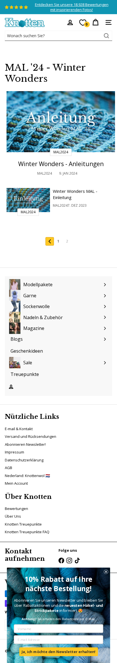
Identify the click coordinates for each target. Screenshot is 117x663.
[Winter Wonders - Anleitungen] (61, 121)
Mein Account (16, 483)
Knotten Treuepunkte (23, 524)
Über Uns (13, 516)
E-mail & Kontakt (19, 428)
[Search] (106, 36)
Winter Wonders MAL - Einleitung (75, 194)
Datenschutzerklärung (24, 460)
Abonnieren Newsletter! (25, 444)
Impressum (14, 452)
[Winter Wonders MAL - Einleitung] (28, 200)
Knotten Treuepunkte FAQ (27, 531)
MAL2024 (44, 173)
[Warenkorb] (95, 22)
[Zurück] (49, 241)
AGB (8, 467)
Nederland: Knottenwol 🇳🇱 (27, 475)
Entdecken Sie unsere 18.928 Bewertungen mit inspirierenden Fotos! (71, 7)
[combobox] (58, 36)
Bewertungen (16, 508)
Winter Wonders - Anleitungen (61, 164)
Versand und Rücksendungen (30, 436)
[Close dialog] (106, 571)
